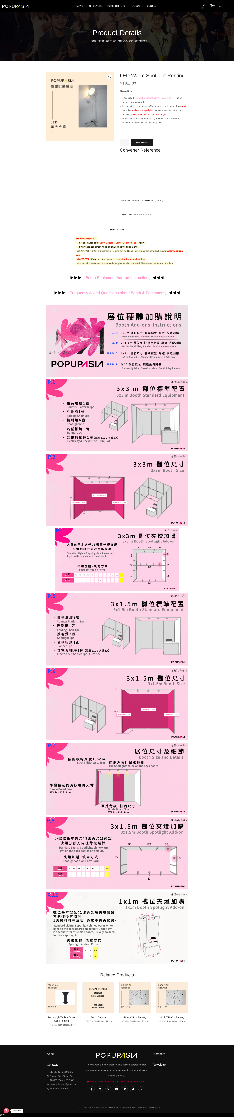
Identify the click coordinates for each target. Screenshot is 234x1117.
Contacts (52, 1064)
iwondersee (149, 1107)
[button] (109, 76)
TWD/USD (145, 200)
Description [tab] (117, 230)
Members (159, 1053)
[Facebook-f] (92, 1089)
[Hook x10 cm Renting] (172, 997)
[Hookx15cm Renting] (135, 997)
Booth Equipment (107, 41)
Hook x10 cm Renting (172, 1017)
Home (93, 41)
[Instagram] (108, 1089)
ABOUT (136, 6)
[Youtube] (116, 1089)
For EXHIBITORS (116, 6)
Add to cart (142, 142)
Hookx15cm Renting (135, 1017)
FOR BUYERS (95, 6)
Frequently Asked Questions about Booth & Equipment (117, 293)
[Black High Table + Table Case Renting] (61, 997)
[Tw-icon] (141, 1089)
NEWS (79, 6)
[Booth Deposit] (98, 997)
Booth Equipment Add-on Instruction (117, 278)
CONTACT (152, 6)
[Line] (100, 1089)
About (50, 1053)
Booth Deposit (98, 1017)
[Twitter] (133, 1089)
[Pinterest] (125, 1089)
